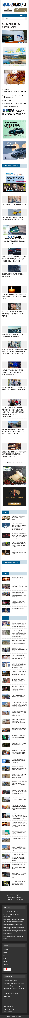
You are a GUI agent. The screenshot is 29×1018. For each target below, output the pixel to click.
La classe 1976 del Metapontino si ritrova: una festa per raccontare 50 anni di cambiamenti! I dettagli (18, 657)
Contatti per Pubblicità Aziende (11, 993)
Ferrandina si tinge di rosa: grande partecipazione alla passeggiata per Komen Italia (18, 602)
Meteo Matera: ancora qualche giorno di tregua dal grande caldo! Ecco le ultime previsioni (13, 314)
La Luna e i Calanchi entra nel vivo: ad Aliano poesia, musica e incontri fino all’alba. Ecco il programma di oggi (18, 697)
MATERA (5, 955)
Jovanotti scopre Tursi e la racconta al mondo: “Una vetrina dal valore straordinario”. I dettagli (19, 776)
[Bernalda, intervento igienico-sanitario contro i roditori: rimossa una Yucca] (6, 746)
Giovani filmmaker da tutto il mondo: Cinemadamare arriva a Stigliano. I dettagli (18, 518)
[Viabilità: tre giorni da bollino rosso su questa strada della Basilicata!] (14, 331)
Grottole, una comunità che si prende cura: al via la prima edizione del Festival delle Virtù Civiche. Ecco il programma (19, 642)
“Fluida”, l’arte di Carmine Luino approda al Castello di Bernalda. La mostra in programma (19, 832)
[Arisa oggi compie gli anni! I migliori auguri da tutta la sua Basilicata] (6, 611)
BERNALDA (5, 952)
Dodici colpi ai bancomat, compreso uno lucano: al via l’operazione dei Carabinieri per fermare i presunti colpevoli (19, 792)
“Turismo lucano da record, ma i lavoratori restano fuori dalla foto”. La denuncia (19, 649)
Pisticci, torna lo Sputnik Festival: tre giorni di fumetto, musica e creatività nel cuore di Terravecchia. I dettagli (19, 883)
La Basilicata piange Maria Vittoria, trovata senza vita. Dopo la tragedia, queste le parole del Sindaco (14, 297)
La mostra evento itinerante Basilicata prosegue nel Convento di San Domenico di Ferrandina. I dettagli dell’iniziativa (19, 673)
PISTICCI (5, 958)
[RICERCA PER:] (14, 18)
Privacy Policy (7, 999)
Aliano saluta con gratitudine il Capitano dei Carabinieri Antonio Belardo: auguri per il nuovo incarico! (19, 768)
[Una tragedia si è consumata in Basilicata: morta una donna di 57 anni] (6, 580)
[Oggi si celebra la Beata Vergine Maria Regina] (14, 201)
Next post (19, 462)
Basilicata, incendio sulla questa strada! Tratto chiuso (13, 924)
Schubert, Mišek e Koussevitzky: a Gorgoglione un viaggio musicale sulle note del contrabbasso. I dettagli (14, 454)
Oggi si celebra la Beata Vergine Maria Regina (14, 204)
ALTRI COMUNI (6, 949)
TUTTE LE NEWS (6, 964)
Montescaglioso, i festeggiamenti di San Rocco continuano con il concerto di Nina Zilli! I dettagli (19, 552)
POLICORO (5, 961)
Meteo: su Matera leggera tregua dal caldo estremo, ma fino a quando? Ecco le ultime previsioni (19, 761)
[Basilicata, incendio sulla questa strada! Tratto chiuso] (14, 271)
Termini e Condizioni (8, 996)
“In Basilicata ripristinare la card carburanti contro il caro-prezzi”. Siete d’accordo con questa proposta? (19, 681)
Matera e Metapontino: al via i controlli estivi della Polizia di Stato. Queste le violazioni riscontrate (13, 372)
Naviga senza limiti (8, 1006)
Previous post (10, 462)
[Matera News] (14, 4)
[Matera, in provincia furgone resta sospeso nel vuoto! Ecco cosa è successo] (6, 801)
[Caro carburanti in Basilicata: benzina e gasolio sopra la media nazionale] (6, 739)
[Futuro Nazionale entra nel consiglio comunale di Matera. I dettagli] (6, 841)
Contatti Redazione (8, 1003)
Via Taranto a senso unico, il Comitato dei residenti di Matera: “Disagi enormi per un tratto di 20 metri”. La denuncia (13, 431)
